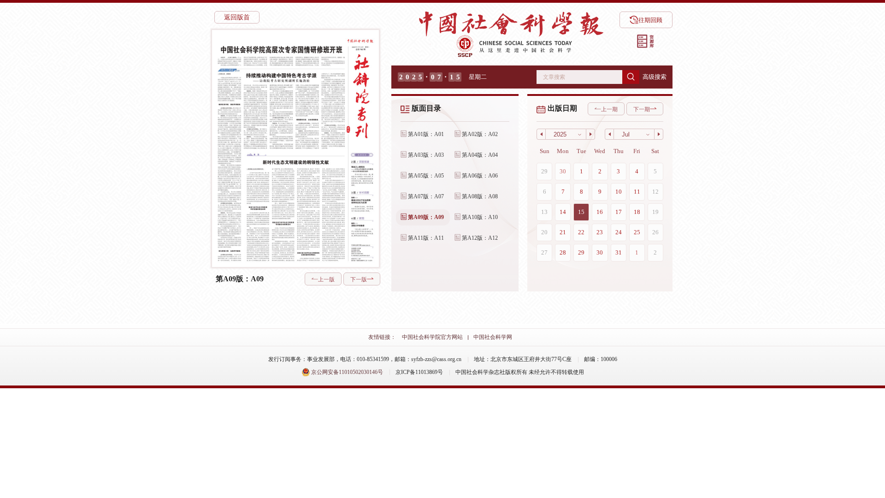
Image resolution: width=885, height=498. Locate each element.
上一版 (326, 279)
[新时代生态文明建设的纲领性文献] (295, 210)
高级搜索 (655, 76)
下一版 (358, 279)
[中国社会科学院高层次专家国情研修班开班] (281, 55)
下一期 (641, 109)
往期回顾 (650, 20)
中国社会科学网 (492, 337)
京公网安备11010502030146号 (346, 372)
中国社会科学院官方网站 (432, 337)
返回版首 (237, 17)
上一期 (609, 109)
